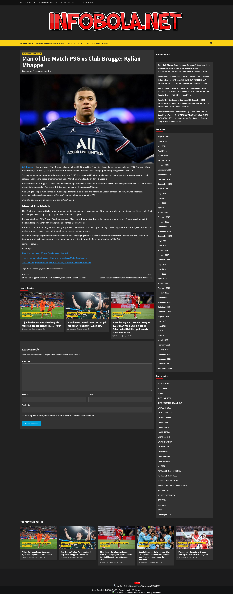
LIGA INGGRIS (27, 316)
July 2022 (162, 321)
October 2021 (164, 364)
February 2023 (164, 288)
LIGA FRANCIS (164, 437)
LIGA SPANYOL (164, 461)
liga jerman (43, 269)
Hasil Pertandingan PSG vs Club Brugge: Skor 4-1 (45, 253)
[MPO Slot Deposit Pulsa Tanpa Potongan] (137, 586)
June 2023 (162, 269)
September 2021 (165, 368)
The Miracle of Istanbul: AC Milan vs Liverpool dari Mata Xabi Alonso (54, 257)
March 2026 (163, 156)
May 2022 (162, 331)
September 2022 (165, 312)
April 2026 (162, 151)
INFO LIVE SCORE (67, 3)
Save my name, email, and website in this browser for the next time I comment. (60, 415)
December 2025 (164, 170)
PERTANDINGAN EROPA (168, 481)
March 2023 (163, 283)
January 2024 (163, 255)
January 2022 (163, 349)
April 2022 (162, 335)
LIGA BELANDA (164, 417)
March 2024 (163, 250)
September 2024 (165, 236)
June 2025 (162, 198)
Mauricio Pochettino (55, 269)
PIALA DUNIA (163, 490)
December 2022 (164, 297)
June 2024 (162, 245)
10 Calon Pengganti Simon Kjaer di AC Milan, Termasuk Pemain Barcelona (56, 262)
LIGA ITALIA (163, 451)
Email (91, 394)
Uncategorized (164, 514)
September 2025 (165, 184)
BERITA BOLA (25, 3)
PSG (65, 269)
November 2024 (164, 231)
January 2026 (163, 165)
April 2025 (162, 208)
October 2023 (164, 260)
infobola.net (28, 71)
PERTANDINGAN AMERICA (169, 471)
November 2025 (164, 174)
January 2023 (163, 293)
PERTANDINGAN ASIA (167, 476)
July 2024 (162, 241)
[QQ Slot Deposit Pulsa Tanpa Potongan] (136, 592)
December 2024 (164, 226)
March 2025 (163, 212)
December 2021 (164, 354)
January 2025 (163, 222)
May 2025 (162, 203)
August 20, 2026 (37, 329)
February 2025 (164, 217)
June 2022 (162, 326)
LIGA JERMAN (37, 53)
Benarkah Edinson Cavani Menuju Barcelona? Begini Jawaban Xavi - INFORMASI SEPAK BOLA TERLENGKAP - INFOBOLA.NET (184, 68)
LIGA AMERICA (164, 408)
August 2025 (163, 189)
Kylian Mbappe (32, 269)
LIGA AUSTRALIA (165, 413)
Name (25, 394)
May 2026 (162, 146)
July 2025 (162, 193)
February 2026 (164, 160)
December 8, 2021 (41, 71)
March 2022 (163, 340)
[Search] (211, 43)
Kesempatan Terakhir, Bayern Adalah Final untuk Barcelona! (126, 276)
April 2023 (162, 278)
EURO (160, 393)
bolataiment (163, 388)
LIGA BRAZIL (163, 422)
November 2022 (164, 302)
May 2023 (162, 274)
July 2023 (162, 264)
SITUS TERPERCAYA (85, 3)
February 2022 (164, 345)
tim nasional (163, 505)
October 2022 (164, 307)
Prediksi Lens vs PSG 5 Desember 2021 (191, 71)
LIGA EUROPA (164, 432)
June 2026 (162, 141)
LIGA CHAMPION (165, 427)
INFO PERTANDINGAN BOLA (45, 3)
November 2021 (164, 359)
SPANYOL (162, 500)
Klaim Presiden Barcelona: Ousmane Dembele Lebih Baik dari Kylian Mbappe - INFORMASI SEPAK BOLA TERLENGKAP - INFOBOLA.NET (183, 80)
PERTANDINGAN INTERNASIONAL (172, 485)
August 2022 (163, 316)
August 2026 (163, 137)
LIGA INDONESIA (165, 442)
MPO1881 (162, 466)
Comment (27, 361)
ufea (160, 510)
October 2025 (164, 179)
